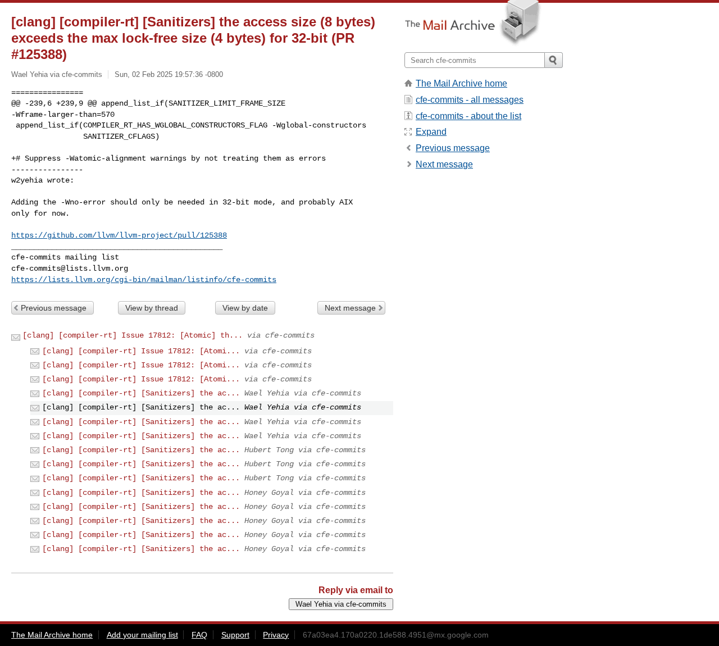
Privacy (276, 634)
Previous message (54, 307)
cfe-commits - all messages (470, 99)
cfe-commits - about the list (468, 116)
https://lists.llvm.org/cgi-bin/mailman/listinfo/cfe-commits (143, 279)
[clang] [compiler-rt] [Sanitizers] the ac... (141, 393)
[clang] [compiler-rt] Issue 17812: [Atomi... (141, 351)
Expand (431, 132)
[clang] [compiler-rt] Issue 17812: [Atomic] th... (132, 335)
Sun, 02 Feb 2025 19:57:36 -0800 (169, 74)
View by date (245, 307)
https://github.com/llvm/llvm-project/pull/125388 (119, 235)
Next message (350, 307)
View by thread (151, 307)
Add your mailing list (142, 634)
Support (235, 634)
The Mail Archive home (461, 83)
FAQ (199, 634)
